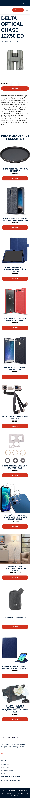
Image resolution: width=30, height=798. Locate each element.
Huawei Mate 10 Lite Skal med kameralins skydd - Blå (15, 219)
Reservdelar (11, 77)
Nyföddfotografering (7, 770)
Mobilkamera (18, 77)
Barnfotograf (5, 764)
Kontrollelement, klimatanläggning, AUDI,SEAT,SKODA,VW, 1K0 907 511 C (15, 709)
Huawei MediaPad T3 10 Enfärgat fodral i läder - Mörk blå (15, 269)
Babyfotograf (5, 767)
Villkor (13, 793)
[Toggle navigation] (27, 9)
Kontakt (9, 793)
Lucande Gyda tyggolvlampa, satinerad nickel (15, 568)
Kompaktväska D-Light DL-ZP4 (15, 618)
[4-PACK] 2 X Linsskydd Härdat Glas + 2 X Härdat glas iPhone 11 (15, 517)
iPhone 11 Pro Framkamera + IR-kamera (15, 418)
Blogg (3, 773)
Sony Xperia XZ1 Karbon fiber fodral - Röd (15, 319)
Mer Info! (15, 88)
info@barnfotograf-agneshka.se (21, 3)
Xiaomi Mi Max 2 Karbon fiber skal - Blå (15, 369)
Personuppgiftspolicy (22, 793)
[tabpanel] (15, 60)
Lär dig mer (18, 10)
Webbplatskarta (15, 795)
